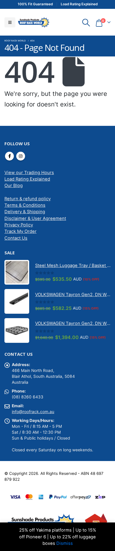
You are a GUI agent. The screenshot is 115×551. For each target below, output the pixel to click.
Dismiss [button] (64, 543)
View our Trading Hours (29, 172)
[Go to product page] (16, 272)
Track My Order (20, 231)
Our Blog (13, 185)
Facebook (9, 156)
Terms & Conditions (24, 205)
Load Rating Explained (27, 179)
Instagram (20, 156)
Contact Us (15, 238)
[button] (9, 22)
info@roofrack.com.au (33, 411)
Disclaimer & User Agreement (35, 218)
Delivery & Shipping (24, 211)
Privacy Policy (18, 225)
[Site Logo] (33, 22)
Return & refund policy (27, 198)
